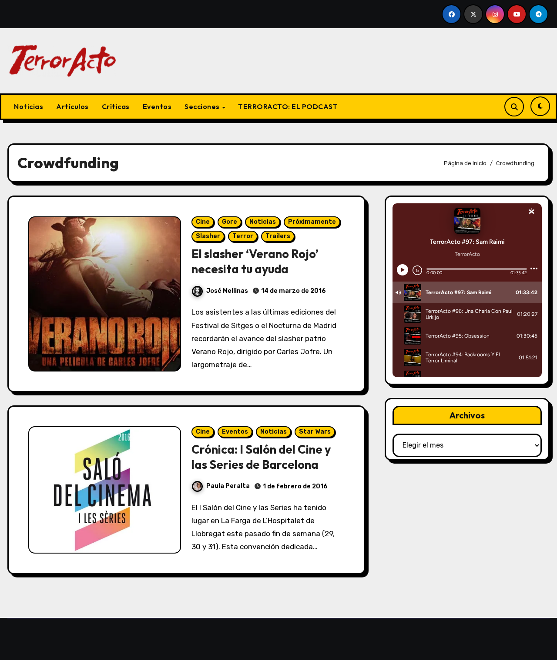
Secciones (203, 106)
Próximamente (312, 222)
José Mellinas (227, 291)
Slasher (208, 236)
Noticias (28, 106)
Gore (229, 222)
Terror (242, 236)
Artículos (72, 106)
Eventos (157, 106)
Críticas (116, 106)
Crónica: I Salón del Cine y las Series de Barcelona (261, 457)
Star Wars (315, 431)
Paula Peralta (228, 486)
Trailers (277, 236)
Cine (203, 222)
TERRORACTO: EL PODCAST (288, 106)
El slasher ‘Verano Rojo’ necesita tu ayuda (255, 261)
